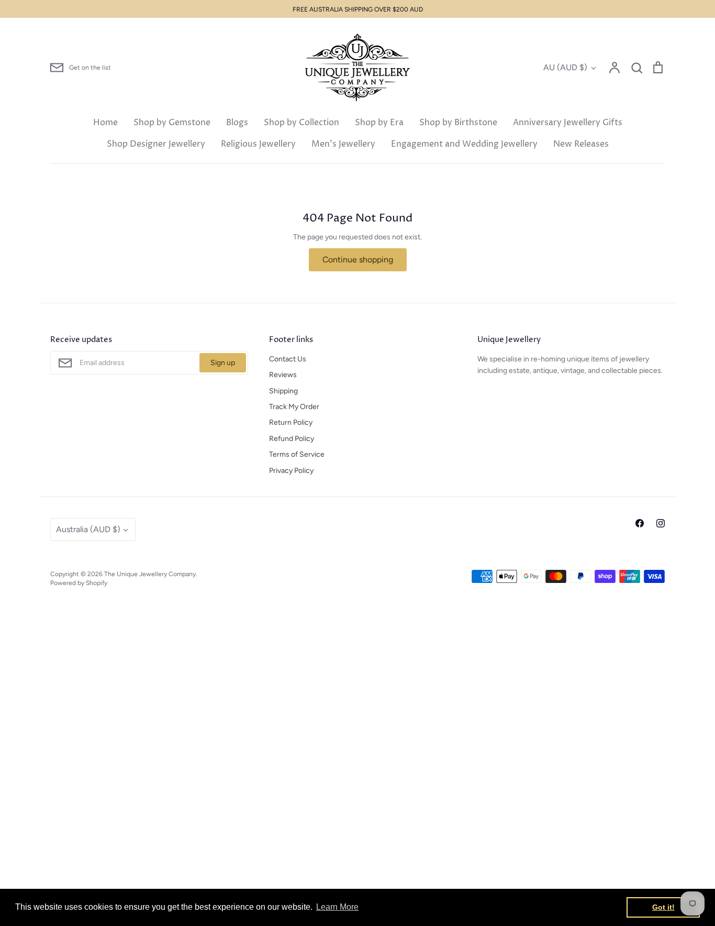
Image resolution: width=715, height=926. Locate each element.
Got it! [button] (663, 907)
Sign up (222, 362)
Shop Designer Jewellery (156, 144)
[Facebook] (639, 523)
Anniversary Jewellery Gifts (567, 122)
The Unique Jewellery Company (150, 574)
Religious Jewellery (258, 144)
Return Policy (290, 422)
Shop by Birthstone (458, 122)
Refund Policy (291, 438)
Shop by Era (379, 122)
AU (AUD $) (565, 67)
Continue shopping (357, 259)
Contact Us (287, 359)
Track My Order (294, 406)
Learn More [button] (337, 906)
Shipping (283, 391)
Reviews (283, 374)
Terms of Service (297, 454)
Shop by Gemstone (171, 122)
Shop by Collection (301, 122)
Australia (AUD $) (88, 529)
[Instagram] (660, 523)
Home (105, 122)
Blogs (237, 122)
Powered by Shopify (78, 583)
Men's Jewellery (343, 144)
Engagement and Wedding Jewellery (464, 144)
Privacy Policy (291, 470)
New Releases (581, 144)
